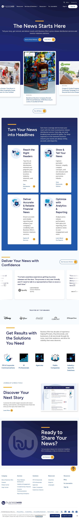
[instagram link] (76, 512)
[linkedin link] (65, 512)
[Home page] (8, 6)
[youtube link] (69, 512)
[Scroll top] (73, 468)
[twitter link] (62, 512)
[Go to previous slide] (4, 285)
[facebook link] (73, 512)
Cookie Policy (39, 516)
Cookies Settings (55, 515)
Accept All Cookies (67, 515)
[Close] (77, 516)
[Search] (64, 2)
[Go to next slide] (74, 285)
